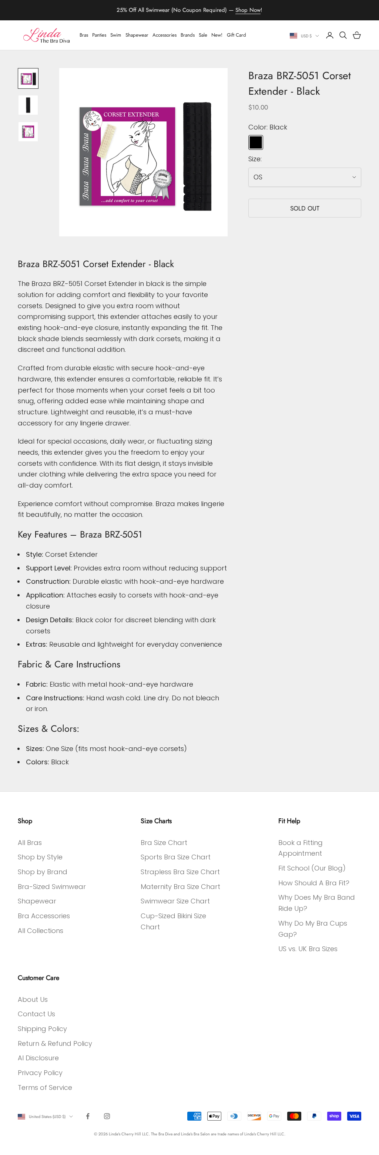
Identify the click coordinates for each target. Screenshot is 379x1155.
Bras (84, 34)
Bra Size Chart (164, 842)
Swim (115, 34)
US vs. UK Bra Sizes (308, 948)
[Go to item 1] (28, 78)
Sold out (304, 208)
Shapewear (136, 34)
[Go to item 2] (28, 105)
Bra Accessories (44, 915)
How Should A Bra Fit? (313, 883)
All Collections (40, 930)
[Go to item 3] (28, 131)
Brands (188, 34)
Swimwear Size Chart (175, 901)
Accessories (164, 34)
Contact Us (36, 1013)
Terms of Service (45, 1087)
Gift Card (236, 34)
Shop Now (248, 10)
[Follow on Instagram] (107, 1116)
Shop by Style (40, 857)
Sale (203, 34)
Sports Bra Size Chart (176, 857)
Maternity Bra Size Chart (180, 886)
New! (216, 34)
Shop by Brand (42, 871)
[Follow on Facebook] (87, 1116)
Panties (99, 34)
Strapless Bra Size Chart (180, 871)
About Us (33, 999)
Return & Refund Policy (55, 1043)
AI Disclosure (38, 1058)
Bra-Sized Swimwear (52, 886)
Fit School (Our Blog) (312, 868)
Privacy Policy (40, 1072)
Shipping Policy (42, 1028)
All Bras (30, 842)
